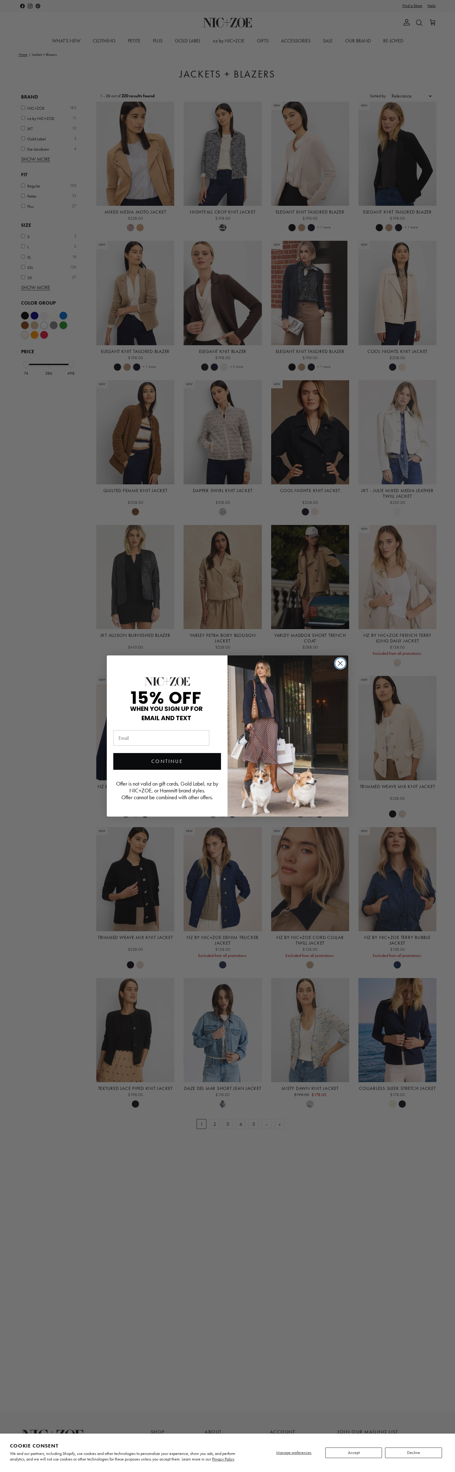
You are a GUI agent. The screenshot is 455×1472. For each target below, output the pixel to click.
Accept (354, 1452)
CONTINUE (167, 761)
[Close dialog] (340, 663)
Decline (413, 1452)
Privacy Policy (223, 1459)
